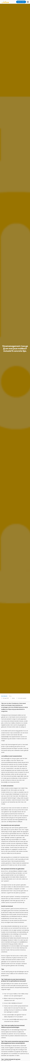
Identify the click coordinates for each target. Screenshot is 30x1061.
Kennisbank (4, 696)
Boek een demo (21, 2)
